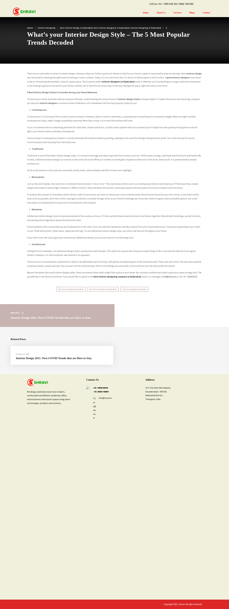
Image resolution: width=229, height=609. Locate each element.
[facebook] (204, 3)
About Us (161, 13)
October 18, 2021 (22, 354)
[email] (199, 3)
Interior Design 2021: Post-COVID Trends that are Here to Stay (54, 358)
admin (30, 28)
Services (177, 13)
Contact (206, 13)
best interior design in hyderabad (76, 28)
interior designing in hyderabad (146, 28)
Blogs (192, 13)
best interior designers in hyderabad (111, 28)
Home (146, 13)
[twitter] (210, 3)
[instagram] (215, 3)
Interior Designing (46, 28)
